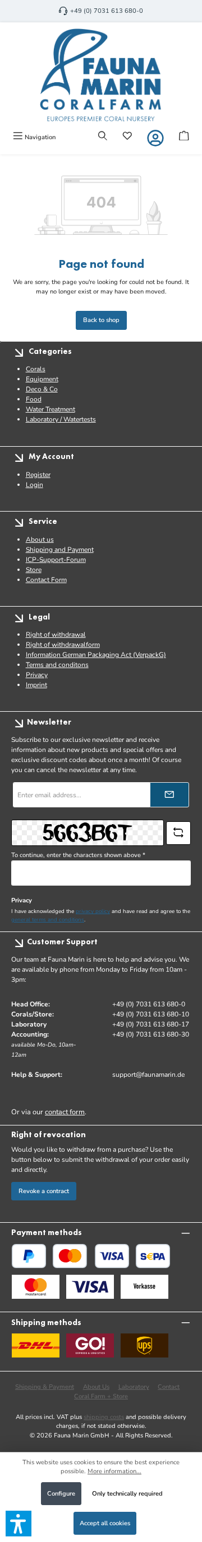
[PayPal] (29, 1256)
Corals (35, 369)
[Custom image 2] (90, 1286)
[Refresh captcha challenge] (178, 833)
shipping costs (104, 1417)
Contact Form (46, 579)
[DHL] (35, 1345)
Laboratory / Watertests (61, 419)
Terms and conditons (57, 664)
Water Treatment (50, 409)
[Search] (102, 136)
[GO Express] (90, 1345)
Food (34, 399)
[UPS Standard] (144, 1345)
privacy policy (93, 911)
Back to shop (101, 320)
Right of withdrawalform (63, 644)
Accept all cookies (105, 1523)
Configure (61, 1493)
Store (34, 569)
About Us (96, 1387)
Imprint (36, 684)
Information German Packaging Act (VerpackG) (96, 654)
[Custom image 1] (35, 1286)
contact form (65, 1112)
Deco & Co (42, 389)
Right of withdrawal (56, 634)
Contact (169, 1387)
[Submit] (169, 794)
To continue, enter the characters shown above (78, 855)
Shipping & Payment (44, 1387)
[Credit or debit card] (91, 1256)
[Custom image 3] (144, 1286)
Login (34, 484)
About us (40, 539)
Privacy (37, 674)
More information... (114, 1471)
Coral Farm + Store (101, 1396)
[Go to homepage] (101, 75)
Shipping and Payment (60, 549)
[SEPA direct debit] (153, 1256)
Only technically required (127, 1493)
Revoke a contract (44, 1191)
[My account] (155, 138)
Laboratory (133, 1387)
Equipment (42, 379)
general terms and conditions (47, 919)
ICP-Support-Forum (56, 559)
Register (38, 474)
